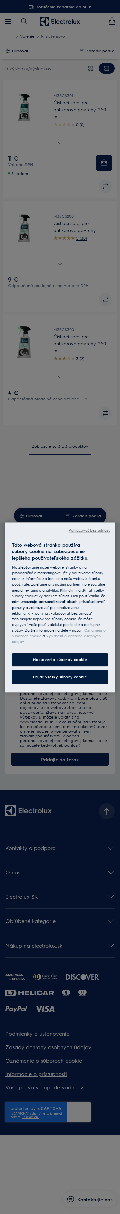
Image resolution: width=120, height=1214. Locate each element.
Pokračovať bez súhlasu (89, 530)
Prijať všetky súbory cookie (60, 676)
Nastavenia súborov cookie (60, 659)
